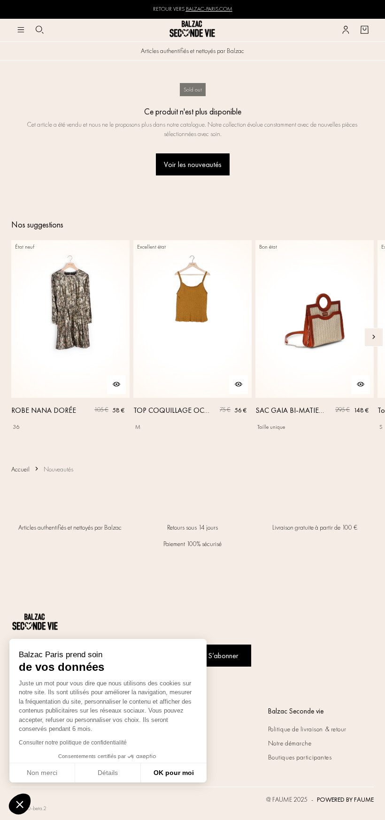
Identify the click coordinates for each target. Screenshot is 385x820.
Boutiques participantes (300, 757)
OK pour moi (174, 772)
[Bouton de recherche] (39, 30)
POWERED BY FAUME (345, 799)
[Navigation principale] (20, 30)
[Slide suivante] (373, 337)
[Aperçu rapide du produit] (116, 384)
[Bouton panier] (364, 30)
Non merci (42, 772)
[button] (19, 804)
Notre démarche (290, 743)
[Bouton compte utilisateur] (345, 30)
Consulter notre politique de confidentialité (73, 742)
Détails (108, 772)
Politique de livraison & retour (307, 729)
